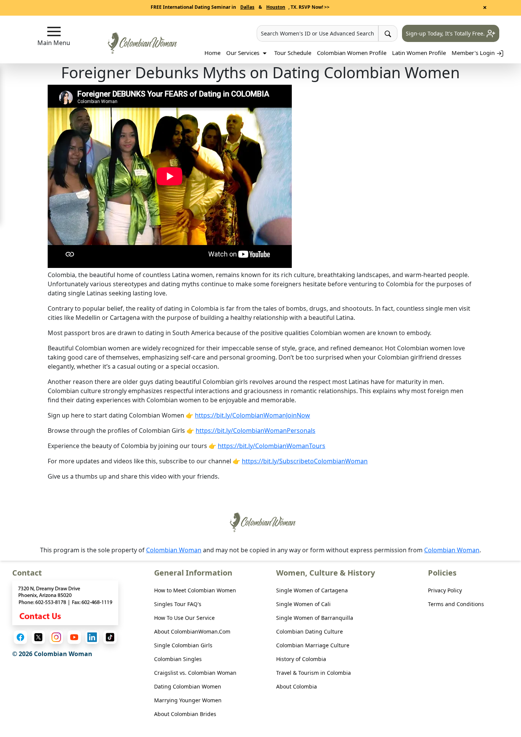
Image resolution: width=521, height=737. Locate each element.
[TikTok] (110, 637)
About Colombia (296, 686)
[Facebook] (20, 637)
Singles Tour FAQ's (177, 604)
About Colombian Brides (185, 714)
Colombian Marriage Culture (312, 645)
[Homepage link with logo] (260, 522)
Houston (275, 7)
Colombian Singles (178, 659)
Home (212, 52)
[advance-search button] (387, 33)
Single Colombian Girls (183, 645)
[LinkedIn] (92, 637)
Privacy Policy (445, 590)
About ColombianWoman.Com (192, 631)
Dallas (247, 7)
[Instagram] (56, 637)
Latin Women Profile (419, 52)
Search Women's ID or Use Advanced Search (317, 33)
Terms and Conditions (456, 604)
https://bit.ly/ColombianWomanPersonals (255, 430)
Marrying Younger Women (188, 700)
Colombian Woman (173, 550)
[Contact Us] (65, 602)
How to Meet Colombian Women (195, 590)
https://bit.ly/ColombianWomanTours (271, 446)
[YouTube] (74, 637)
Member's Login (474, 52)
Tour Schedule (292, 52)
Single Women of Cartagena (312, 590)
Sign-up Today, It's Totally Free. (446, 33)
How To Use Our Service (184, 617)
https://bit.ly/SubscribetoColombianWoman (305, 461)
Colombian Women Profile (351, 52)
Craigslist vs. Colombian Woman (195, 672)
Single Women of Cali (303, 604)
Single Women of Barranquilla (314, 617)
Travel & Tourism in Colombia (313, 672)
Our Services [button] (243, 52)
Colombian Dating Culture (309, 631)
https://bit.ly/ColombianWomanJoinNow (252, 415)
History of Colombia (301, 659)
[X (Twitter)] (38, 637)
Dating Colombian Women (187, 686)
